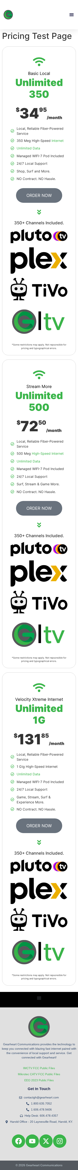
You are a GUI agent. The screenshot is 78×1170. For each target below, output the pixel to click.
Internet (58, 141)
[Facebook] (18, 1141)
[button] (71, 14)
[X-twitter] (46, 1141)
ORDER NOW (39, 195)
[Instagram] (59, 1141)
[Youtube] (32, 1141)
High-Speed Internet (48, 453)
